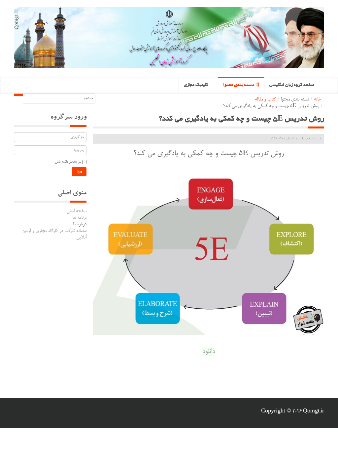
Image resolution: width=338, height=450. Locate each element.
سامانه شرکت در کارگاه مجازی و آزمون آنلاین (53, 234)
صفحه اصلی (76, 211)
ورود (79, 171)
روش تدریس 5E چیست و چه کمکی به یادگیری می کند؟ (241, 119)
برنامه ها (79, 218)
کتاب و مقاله (265, 99)
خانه (317, 99)
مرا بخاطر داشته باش (68, 162)
